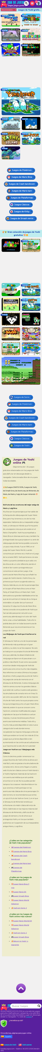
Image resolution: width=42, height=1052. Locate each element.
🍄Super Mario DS (18, 892)
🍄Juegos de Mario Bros (21, 851)
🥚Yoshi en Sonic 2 (19, 908)
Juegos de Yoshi (21, 445)
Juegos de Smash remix (21, 218)
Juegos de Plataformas (22, 198)
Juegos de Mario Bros (21, 177)
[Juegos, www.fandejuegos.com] (13, 3)
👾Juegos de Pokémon (21, 847)
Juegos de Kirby (21, 211)
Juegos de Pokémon (22, 170)
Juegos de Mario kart (22, 191)
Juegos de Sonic (22, 397)
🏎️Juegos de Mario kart (21, 863)
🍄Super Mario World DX (21, 921)
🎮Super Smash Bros (20, 896)
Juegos (29, 1017)
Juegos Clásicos (21, 204)
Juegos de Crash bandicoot (22, 184)
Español (8, 1037)
